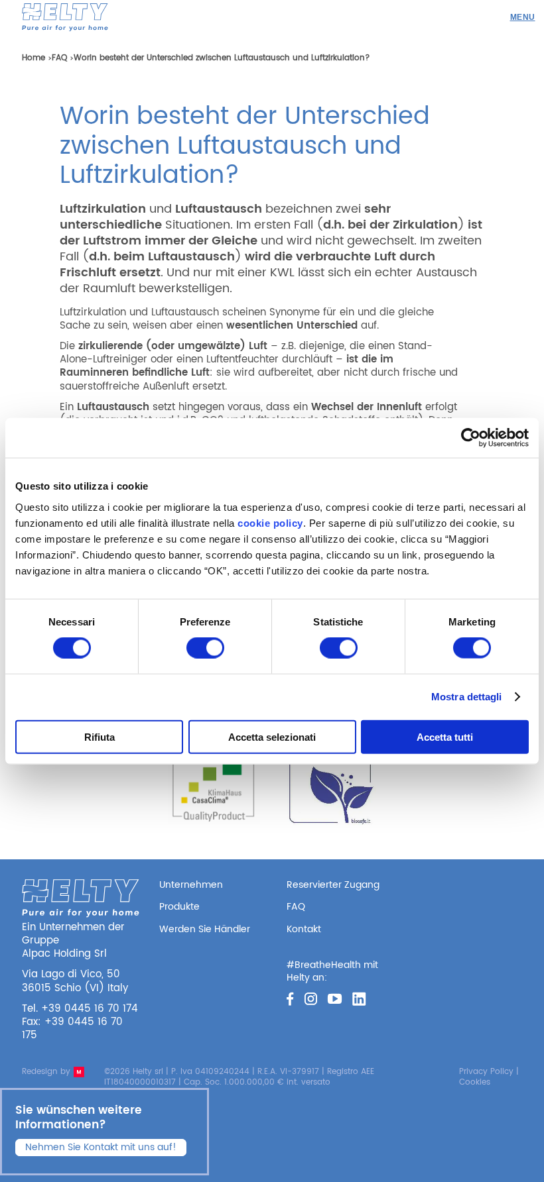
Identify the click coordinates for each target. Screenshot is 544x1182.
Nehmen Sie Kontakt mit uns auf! (100, 1147)
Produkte (179, 906)
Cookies (474, 1082)
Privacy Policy (486, 1071)
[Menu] (522, 17)
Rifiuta (99, 736)
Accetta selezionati (272, 736)
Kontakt (304, 929)
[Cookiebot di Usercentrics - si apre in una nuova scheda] (471, 438)
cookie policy (270, 522)
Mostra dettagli (466, 696)
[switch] (205, 648)
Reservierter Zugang (333, 884)
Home (33, 58)
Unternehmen (191, 884)
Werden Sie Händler (204, 929)
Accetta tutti (445, 736)
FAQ (59, 58)
